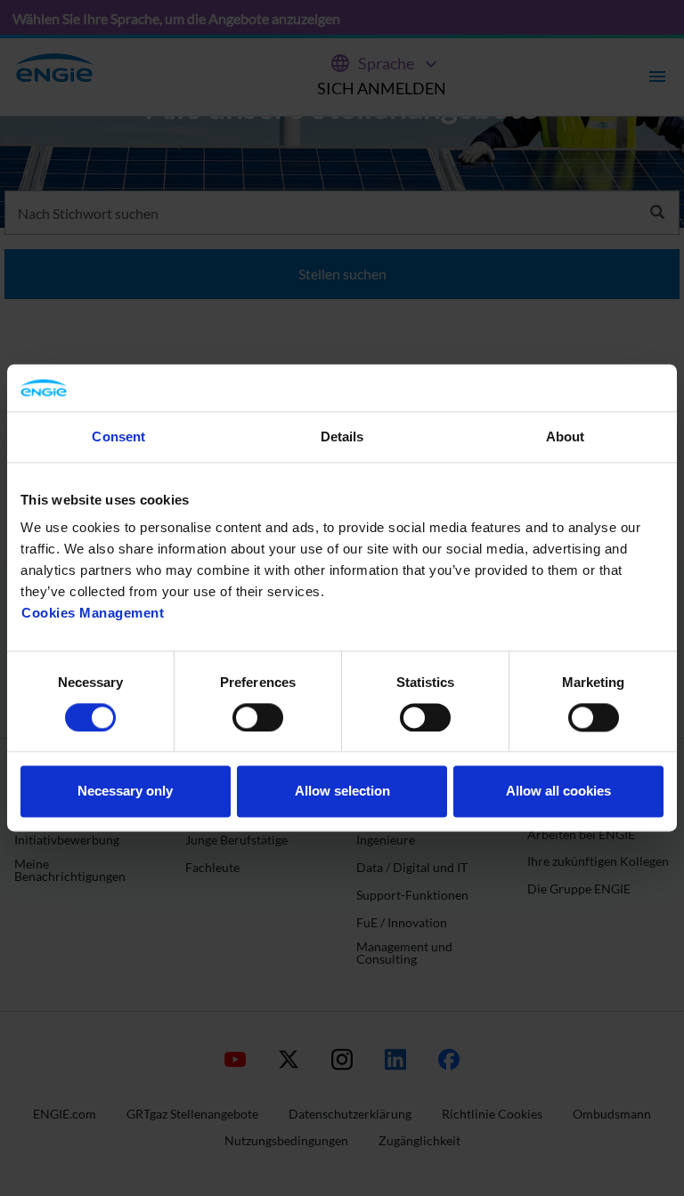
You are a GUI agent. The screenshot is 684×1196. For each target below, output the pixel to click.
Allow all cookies (558, 791)
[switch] (257, 717)
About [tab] (565, 436)
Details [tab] (342, 436)
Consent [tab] (118, 436)
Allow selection (342, 791)
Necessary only (125, 791)
